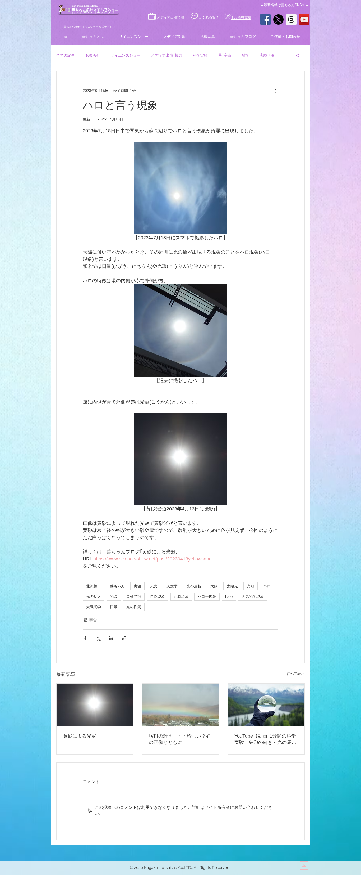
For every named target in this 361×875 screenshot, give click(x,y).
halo (229, 596)
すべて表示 (295, 673)
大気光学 (93, 607)
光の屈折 (194, 586)
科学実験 (200, 55)
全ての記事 (65, 55)
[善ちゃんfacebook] (265, 19)
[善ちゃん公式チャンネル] (304, 19)
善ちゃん (117, 586)
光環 (113, 596)
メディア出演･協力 (166, 55)
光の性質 (133, 607)
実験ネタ (267, 55)
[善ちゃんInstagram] (291, 19)
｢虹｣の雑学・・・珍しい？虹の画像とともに (180, 739)
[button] (297, 55)
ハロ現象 (181, 596)
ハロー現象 (207, 596)
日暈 (113, 607)
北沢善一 (93, 586)
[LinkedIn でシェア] (111, 638)
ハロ (267, 586)
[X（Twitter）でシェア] (98, 638)
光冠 (250, 586)
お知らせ (92, 55)
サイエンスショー (125, 55)
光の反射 (93, 596)
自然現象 (157, 596)
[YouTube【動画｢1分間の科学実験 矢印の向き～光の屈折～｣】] (266, 705)
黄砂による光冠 (79, 736)
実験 (137, 586)
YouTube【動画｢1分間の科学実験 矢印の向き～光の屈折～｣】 (265, 739)
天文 (154, 586)
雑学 (245, 55)
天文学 (172, 586)
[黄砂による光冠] (95, 705)
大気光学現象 (253, 596)
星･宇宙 (224, 55)
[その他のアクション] (275, 90)
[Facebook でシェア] (85, 638)
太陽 (214, 586)
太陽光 (232, 586)
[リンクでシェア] (124, 638)
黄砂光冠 (133, 596)
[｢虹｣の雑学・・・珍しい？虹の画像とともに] (180, 705)
